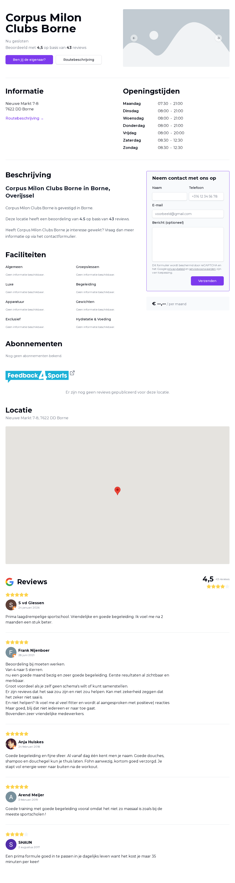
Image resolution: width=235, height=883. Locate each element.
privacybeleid (176, 269)
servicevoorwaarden (202, 269)
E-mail (157, 205)
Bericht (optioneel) (168, 223)
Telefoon (196, 188)
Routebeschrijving (78, 60)
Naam (157, 188)
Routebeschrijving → (25, 118)
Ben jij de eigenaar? (29, 60)
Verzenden (207, 281)
